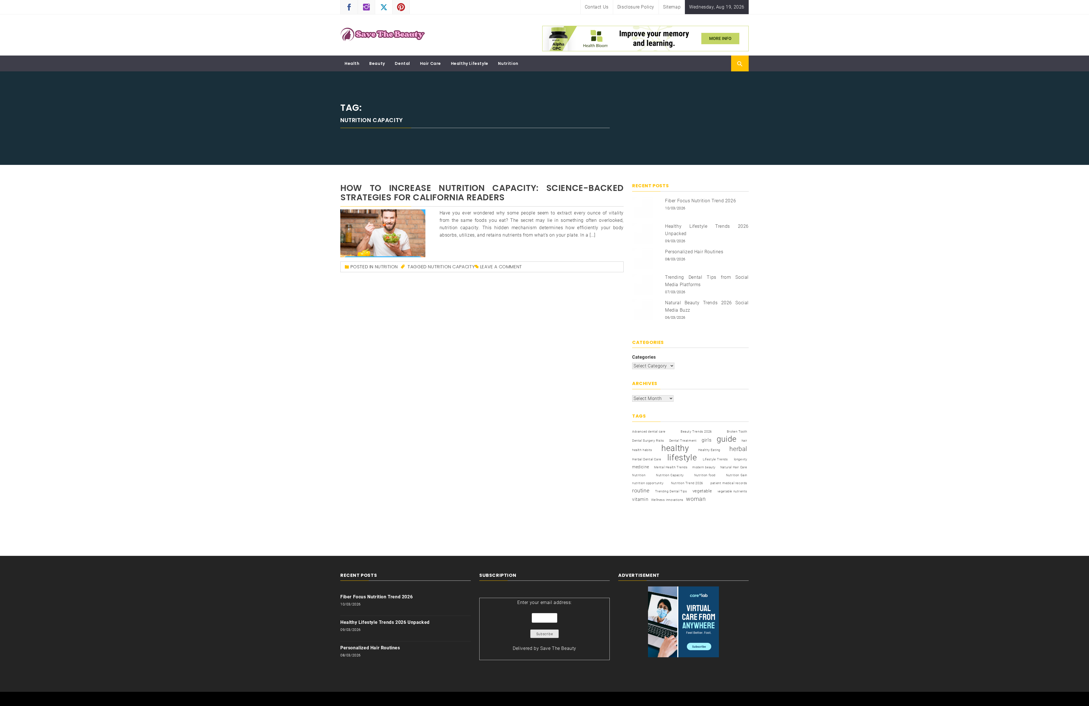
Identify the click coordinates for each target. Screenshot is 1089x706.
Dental (402, 63)
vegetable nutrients (732, 491)
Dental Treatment (683, 441)
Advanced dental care (649, 431)
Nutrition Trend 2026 (687, 483)
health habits (642, 450)
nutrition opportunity (648, 483)
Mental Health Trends (671, 467)
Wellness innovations (667, 500)
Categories (644, 357)
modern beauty (704, 467)
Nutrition (508, 63)
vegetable (702, 491)
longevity (740, 459)
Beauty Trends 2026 (696, 431)
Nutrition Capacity (451, 266)
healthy (675, 448)
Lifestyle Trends (715, 459)
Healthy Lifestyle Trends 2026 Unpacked (385, 622)
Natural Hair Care (733, 467)
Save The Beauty (558, 648)
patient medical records (728, 483)
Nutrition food (705, 475)
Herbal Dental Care (646, 459)
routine (640, 491)
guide (726, 439)
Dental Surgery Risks (648, 441)
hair (744, 441)
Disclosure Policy (635, 7)
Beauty (377, 63)
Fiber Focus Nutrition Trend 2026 (700, 200)
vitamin (640, 499)
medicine (640, 467)
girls (707, 440)
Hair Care (430, 63)
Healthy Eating (709, 450)
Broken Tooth (737, 431)
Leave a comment (501, 266)
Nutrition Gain (736, 475)
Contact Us (597, 7)
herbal (738, 448)
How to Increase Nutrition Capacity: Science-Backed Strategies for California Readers (482, 192)
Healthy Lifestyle (469, 63)
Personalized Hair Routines (694, 251)
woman (696, 499)
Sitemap (672, 7)
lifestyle (682, 457)
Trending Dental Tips (671, 491)
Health (352, 63)
